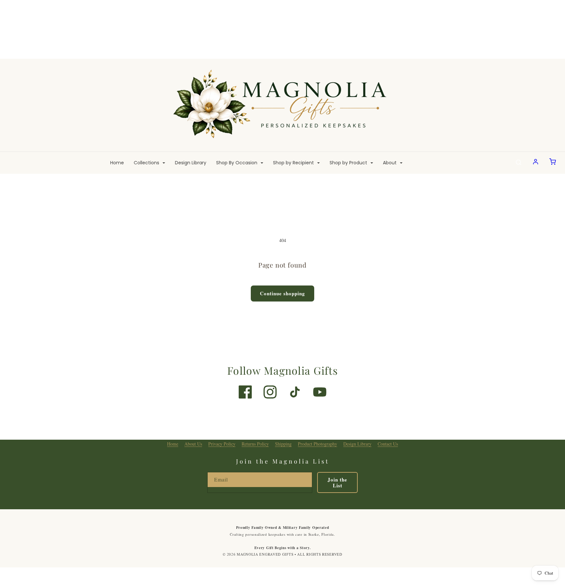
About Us (193, 444)
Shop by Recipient (294, 162)
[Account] (535, 163)
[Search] (518, 162)
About (390, 162)
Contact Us (388, 444)
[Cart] (552, 163)
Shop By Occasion (237, 162)
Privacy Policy (221, 444)
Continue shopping (282, 293)
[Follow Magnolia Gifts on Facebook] (245, 391)
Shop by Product (349, 162)
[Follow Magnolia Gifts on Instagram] (270, 391)
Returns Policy (255, 444)
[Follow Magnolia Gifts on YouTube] (319, 391)
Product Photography (317, 444)
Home (117, 162)
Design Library (190, 162)
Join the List (337, 482)
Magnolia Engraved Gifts (265, 554)
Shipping (283, 444)
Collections (147, 162)
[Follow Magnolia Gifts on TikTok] (294, 391)
